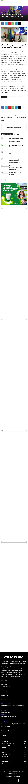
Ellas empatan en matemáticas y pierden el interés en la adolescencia (17, 167)
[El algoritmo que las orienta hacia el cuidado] (5, 146)
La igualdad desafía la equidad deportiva (12, 705)
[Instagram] (11, 780)
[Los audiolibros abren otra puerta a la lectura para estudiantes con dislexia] (5, 139)
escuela (19, 97)
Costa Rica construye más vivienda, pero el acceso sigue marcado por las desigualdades (13, 725)
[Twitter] (6, 23)
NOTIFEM (3, 710)
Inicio (2, 4)
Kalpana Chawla (5, 712)
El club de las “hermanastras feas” (11, 701)
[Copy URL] (19, 23)
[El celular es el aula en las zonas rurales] (5, 153)
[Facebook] (2, 23)
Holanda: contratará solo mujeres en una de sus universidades (21, 117)
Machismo (4, 98)
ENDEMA (15, 97)
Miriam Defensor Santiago (8, 716)
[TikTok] (14, 780)
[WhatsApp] (12, 23)
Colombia (10, 97)
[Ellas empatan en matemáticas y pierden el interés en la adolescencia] (5, 167)
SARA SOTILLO (14, 4)
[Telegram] (16, 23)
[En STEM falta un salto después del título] (5, 174)
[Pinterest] (9, 23)
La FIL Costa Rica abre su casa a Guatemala (13, 730)
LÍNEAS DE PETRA (5, 699)
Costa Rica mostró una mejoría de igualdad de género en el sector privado (6, 118)
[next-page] (5, 180)
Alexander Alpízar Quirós (8, 18)
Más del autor (17, 134)
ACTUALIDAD (4, 721)
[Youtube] (20, 780)
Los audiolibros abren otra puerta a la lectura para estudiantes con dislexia (16, 139)
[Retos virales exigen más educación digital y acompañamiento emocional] (5, 160)
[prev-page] (2, 180)
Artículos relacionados (7, 134)
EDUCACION (6, 4)
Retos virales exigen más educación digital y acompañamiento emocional (17, 160)
